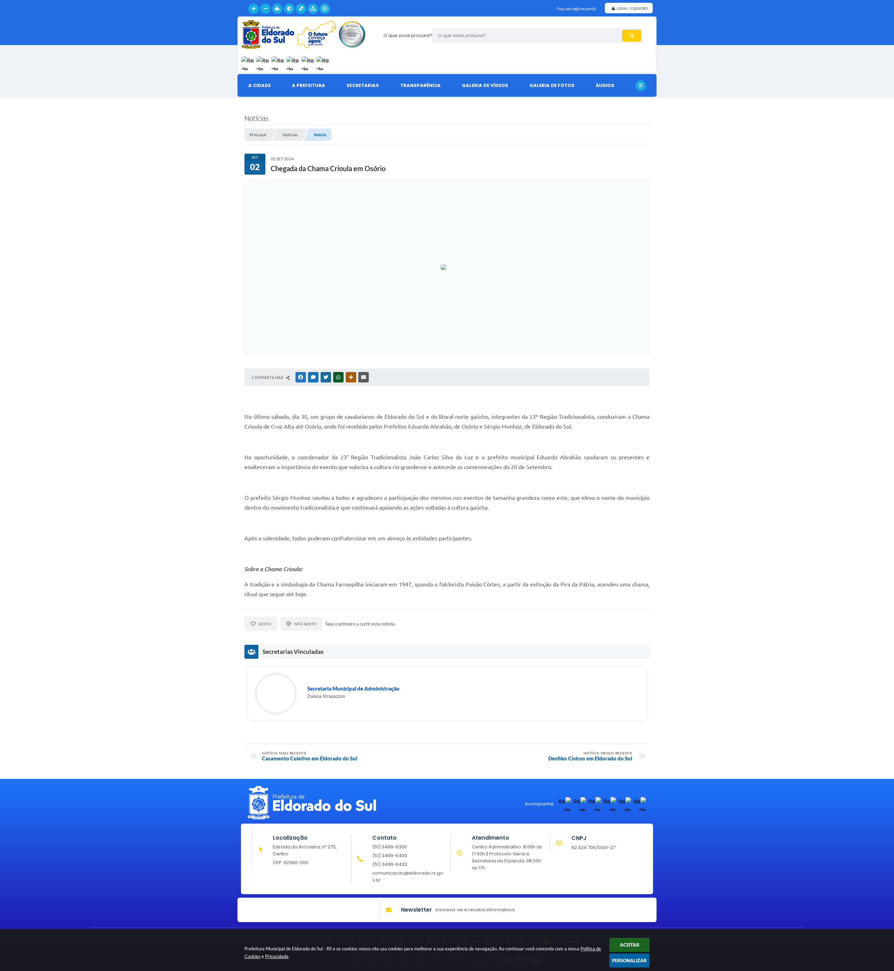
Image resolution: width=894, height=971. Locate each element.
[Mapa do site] (313, 8)
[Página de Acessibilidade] (325, 8)
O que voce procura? (407, 35)
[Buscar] (631, 36)
